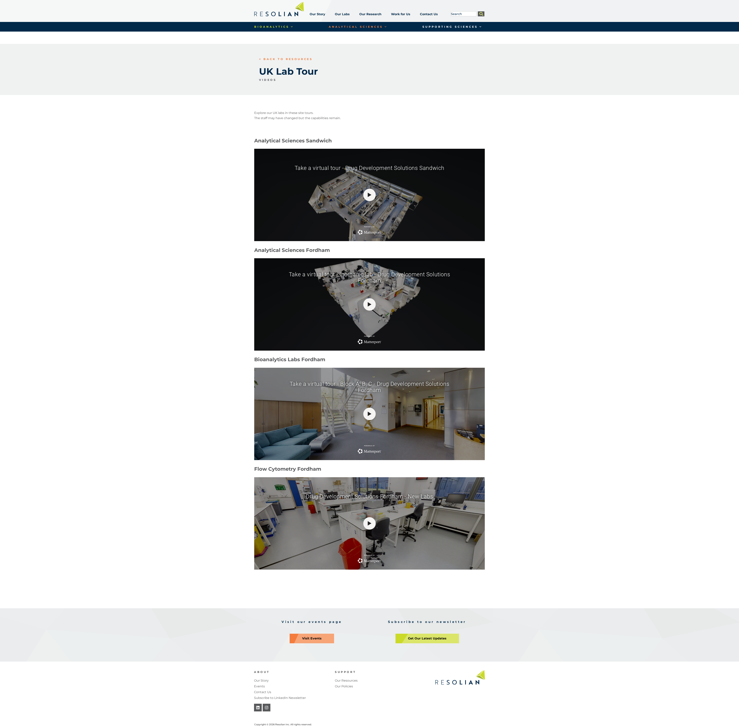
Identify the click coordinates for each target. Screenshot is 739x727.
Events (259, 686)
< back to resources (286, 59)
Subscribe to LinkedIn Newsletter (280, 698)
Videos (268, 80)
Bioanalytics (271, 26)
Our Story (317, 14)
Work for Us (400, 14)
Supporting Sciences (450, 26)
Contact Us (429, 14)
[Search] (481, 13)
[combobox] (463, 13)
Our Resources (346, 680)
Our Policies (344, 686)
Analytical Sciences (356, 26)
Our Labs (342, 14)
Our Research (370, 14)
